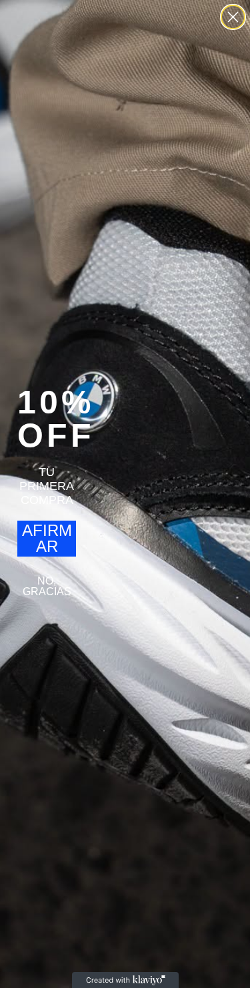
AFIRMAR (47, 538)
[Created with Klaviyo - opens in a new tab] (125, 980)
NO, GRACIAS (47, 586)
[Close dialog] (233, 17)
